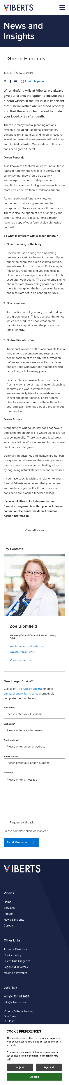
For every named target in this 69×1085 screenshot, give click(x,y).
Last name (9, 724)
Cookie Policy (12, 955)
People (8, 914)
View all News (34, 530)
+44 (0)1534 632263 (22, 652)
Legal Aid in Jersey (16, 967)
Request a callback (22, 822)
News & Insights (14, 920)
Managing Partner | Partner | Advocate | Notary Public (33, 636)
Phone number (11, 756)
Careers (9, 925)
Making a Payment (15, 973)
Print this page (34, 81)
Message (8, 772)
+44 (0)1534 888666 (16, 996)
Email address (11, 740)
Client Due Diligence (17, 961)
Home (7, 902)
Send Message (17, 842)
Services (9, 908)
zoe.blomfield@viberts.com (27, 646)
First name (9, 707)
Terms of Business (15, 949)
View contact (19, 660)
